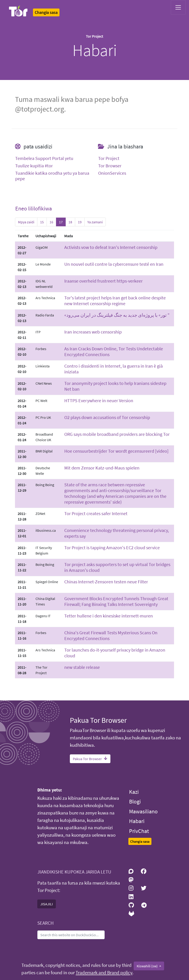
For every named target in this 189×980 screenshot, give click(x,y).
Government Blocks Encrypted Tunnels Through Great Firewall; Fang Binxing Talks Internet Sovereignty (116, 601)
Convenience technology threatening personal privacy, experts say (116, 533)
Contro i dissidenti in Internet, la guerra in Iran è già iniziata (113, 369)
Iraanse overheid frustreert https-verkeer (103, 281)
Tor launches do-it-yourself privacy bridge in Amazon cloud (114, 652)
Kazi (134, 791)
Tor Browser (109, 165)
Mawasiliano (143, 811)
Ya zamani (95, 222)
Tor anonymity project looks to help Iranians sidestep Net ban (115, 386)
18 (70, 222)
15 (42, 222)
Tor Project (108, 158)
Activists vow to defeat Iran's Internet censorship (110, 247)
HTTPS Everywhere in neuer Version (98, 400)
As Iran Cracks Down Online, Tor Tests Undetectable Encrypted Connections (113, 351)
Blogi (135, 801)
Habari (137, 821)
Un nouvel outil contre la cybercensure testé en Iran (113, 264)
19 (80, 222)
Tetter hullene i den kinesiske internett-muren (108, 616)
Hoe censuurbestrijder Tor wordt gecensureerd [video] (116, 451)
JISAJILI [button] (46, 904)
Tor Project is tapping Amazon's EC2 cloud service (112, 547)
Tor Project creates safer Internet (95, 513)
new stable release (82, 667)
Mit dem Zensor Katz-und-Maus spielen (101, 468)
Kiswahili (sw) (147, 966)
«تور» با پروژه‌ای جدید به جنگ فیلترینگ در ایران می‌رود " (117, 315)
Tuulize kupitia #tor (34, 165)
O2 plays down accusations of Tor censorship (107, 417)
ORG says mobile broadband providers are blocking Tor (117, 434)
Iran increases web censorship (93, 332)
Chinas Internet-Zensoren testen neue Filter (106, 581)
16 (51, 222)
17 (61, 222)
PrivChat (139, 831)
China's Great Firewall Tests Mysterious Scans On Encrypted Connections (110, 635)
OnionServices (112, 173)
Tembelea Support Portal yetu (44, 158)
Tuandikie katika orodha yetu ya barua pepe (52, 175)
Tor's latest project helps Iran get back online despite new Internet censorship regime (115, 300)
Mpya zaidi (26, 222)
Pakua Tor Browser (87, 758)
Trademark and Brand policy (104, 973)
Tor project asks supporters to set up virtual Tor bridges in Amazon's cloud (117, 567)
